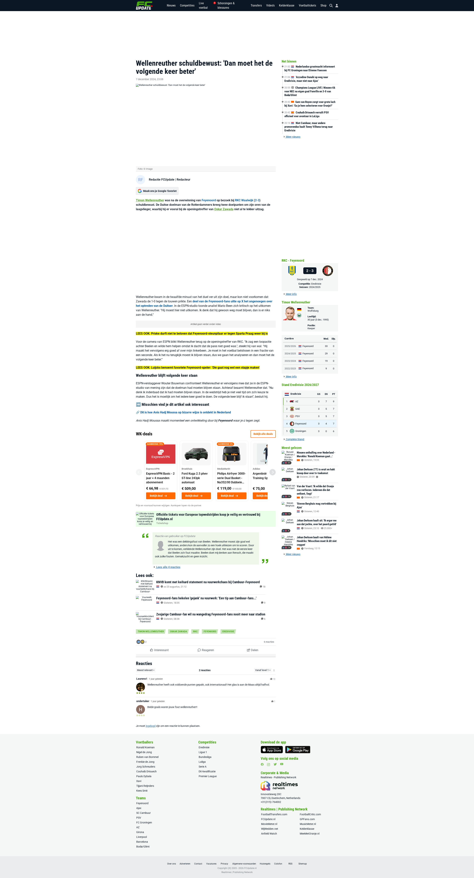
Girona (140, 832)
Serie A (202, 766)
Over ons (171, 863)
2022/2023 (290, 368)
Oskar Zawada (223, 209)
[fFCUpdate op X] (275, 764)
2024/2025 (314, 287)
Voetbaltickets (307, 5)
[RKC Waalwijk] (292, 270)
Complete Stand (294, 439)
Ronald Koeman (145, 747)
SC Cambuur (143, 812)
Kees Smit (142, 790)
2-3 (257, 200)
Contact (198, 863)
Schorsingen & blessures (226, 5)
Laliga (202, 761)
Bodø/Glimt (143, 846)
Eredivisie (228, 631)
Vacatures (211, 863)
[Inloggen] (335, 5)
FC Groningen (144, 822)
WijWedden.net (269, 828)
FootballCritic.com (310, 814)
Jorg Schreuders (145, 766)
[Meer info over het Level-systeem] (274, 670)
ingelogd (151, 725)
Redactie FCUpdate (161, 179)
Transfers (256, 5)
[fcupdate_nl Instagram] (269, 764)
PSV (138, 817)
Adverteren (185, 863)
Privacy (224, 863)
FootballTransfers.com (274, 814)
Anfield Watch (269, 833)
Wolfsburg (313, 310)
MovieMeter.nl (269, 823)
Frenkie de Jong (145, 761)
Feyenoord (209, 200)
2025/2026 (290, 346)
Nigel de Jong (144, 752)
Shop (323, 5)
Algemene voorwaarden (244, 863)
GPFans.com (307, 819)
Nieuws (171, 5)
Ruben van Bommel (147, 757)
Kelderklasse (286, 5)
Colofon (278, 863)
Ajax (138, 808)
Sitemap (302, 863)
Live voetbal (206, 5)
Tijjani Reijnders (145, 785)
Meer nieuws (292, 136)
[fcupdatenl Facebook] (262, 764)
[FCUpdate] (144, 5)
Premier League (208, 776)
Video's (270, 5)
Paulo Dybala (143, 776)
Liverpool (141, 836)
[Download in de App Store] (272, 749)
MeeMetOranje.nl (309, 833)
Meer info (291, 294)
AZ (137, 827)
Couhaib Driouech (146, 771)
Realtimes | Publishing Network (237, 872)
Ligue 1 (203, 752)
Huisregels (265, 863)
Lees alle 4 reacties (168, 567)
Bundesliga (205, 757)
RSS (290, 863)
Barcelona (142, 841)
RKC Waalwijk (244, 200)
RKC (195, 631)
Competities (187, 5)
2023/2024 (290, 361)
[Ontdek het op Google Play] (297, 749)
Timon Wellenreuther (150, 200)
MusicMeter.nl (308, 823)
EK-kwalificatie (207, 771)
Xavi (138, 781)
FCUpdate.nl (268, 819)
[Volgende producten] (272, 472)
